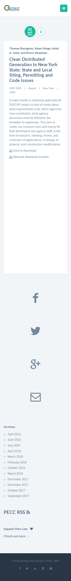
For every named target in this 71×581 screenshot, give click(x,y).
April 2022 (14, 434)
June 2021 (14, 439)
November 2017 (18, 484)
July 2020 (14, 445)
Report (32, 88)
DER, (19, 88)
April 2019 (14, 451)
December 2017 (18, 479)
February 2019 (17, 462)
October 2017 (16, 490)
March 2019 (15, 456)
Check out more (15, 536)
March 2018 (15, 473)
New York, (49, 88)
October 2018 (16, 467)
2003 (12, 92)
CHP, (12, 88)
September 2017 (18, 496)
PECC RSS (15, 512)
